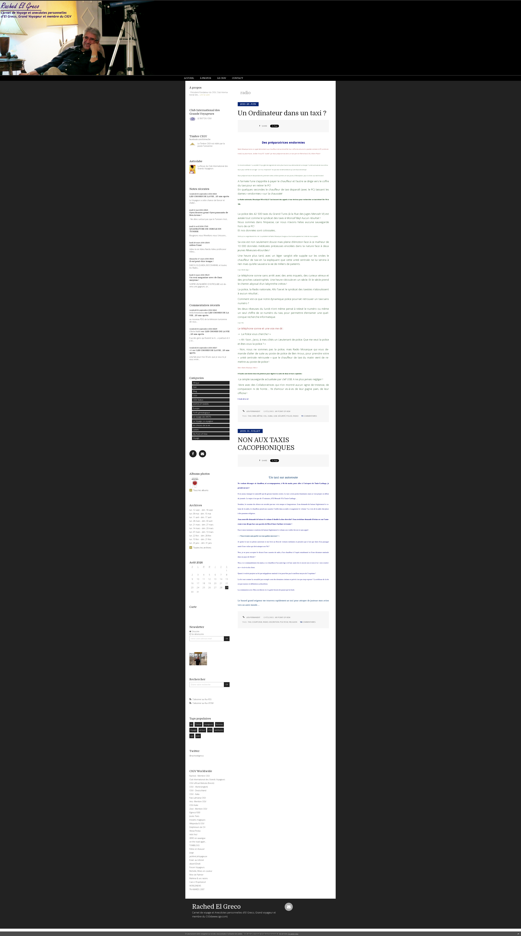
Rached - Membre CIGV (199, 775)
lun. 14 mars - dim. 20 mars (201, 528)
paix (198, 736)
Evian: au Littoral (196, 860)
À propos (205, 78)
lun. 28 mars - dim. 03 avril (200, 521)
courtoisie (257, 622)
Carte (193, 607)
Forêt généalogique (201, 412)
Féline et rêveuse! (196, 849)
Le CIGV (221, 78)
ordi (254, 416)
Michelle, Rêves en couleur (200, 871)
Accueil (189, 78)
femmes (219, 724)
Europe (196, 408)
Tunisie (198, 724)
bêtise (260, 416)
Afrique (196, 383)
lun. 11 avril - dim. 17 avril (200, 517)
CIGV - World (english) (198, 787)
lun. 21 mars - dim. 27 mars (201, 524)
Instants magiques (197, 820)
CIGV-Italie (193, 805)
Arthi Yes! (193, 834)
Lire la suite (205, 94)
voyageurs (208, 724)
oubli (270, 416)
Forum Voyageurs (197, 867)
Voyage (196, 438)
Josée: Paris (194, 816)
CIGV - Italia (194, 794)
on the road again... (197, 841)
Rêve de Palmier (196, 874)
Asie (195, 387)
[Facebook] (193, 453)
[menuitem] (190, 78)
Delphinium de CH (197, 827)
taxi (249, 416)
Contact (237, 78)
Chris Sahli (195, 331)
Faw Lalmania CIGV (197, 798)
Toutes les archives (202, 547)
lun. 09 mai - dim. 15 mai (200, 513)
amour (202, 730)
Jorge (191, 852)
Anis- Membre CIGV (197, 801)
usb (275, 416)
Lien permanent (253, 411)
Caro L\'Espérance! (197, 882)
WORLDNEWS (195, 885)
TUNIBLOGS (194, 845)
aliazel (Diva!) (194, 863)
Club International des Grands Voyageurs (207, 779)
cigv (191, 736)
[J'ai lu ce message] (518, 934)
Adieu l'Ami (195, 245)
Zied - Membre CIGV (198, 809)
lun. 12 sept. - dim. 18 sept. (201, 510)
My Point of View (200, 434)
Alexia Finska (194, 831)
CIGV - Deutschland (197, 790)
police (289, 416)
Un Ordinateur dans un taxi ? (282, 113)
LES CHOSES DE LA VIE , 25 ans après (209, 196)
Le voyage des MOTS (202, 417)
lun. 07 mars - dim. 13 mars (201, 532)
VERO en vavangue (197, 838)
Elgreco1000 (194, 812)
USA (210, 730)
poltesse (284, 622)
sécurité (282, 416)
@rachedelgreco (196, 755)
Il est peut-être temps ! (201, 261)
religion (293, 622)
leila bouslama (196, 312)
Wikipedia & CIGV (196, 823)
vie (191, 724)
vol (265, 416)
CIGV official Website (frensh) (201, 783)
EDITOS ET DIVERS (201, 404)
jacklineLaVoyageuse (198, 856)
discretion (274, 622)
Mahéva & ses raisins (198, 878)
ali (190, 350)
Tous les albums (200, 490)
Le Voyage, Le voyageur (203, 421)
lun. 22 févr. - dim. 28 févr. (200, 535)
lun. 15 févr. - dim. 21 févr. (200, 539)
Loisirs (196, 429)
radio (295, 416)
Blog (195, 391)
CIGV (195, 395)
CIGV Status (198, 400)
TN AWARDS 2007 (196, 889)
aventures (219, 730)
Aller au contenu (9, 2)
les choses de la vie (201, 425)
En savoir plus (293, 934)
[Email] (202, 453)
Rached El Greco (216, 906)
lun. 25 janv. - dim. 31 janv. (200, 543)
